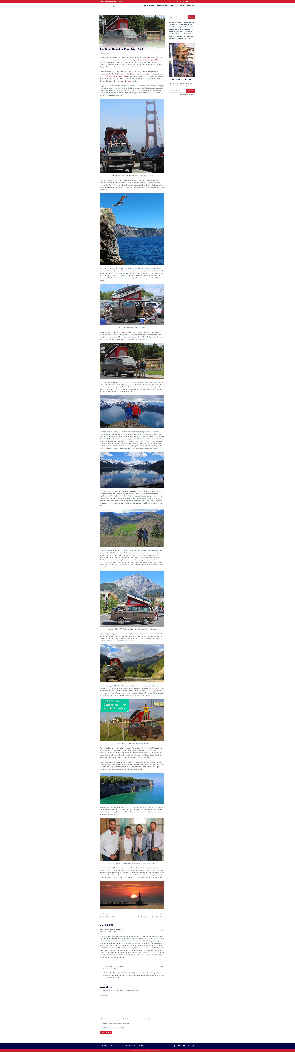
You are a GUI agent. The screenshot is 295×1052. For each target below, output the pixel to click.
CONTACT (190, 6)
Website (148, 1019)
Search (191, 17)
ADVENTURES (130, 1045)
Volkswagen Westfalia (107, 46)
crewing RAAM (123, 76)
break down (126, 81)
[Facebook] (183, 1)
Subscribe (190, 90)
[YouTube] (180, 1)
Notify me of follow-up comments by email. (116, 1024)
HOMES (141, 1045)
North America (130, 46)
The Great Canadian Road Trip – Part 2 (151, 915)
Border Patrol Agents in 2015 (124, 332)
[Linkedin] (190, 1)
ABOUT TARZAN (116, 1045)
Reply (161, 930)
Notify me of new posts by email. (112, 1028)
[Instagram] (177, 1)
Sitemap (160, 1050)
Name (103, 1019)
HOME (104, 1045)
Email (125, 1019)
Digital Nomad (120, 46)
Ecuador (147, 57)
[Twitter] (193, 1)
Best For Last (153, 688)
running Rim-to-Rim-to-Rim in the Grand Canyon (123, 74)
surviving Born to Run (148, 74)
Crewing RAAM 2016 (107, 915)
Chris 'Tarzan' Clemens (112, 966)
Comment (104, 996)
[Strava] (187, 1)
